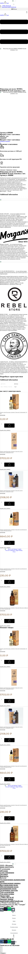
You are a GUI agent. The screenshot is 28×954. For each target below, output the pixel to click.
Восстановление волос (9, 885)
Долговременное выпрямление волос (12, 880)
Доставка (4, 874)
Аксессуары (5, 896)
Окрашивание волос (8, 889)
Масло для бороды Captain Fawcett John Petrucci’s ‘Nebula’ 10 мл (11, 491)
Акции (14, 921)
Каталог (14, 918)
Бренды (14, 915)
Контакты (4, 876)
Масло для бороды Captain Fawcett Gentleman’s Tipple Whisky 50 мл (13, 530)
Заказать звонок (6, 899)
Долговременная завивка (10, 883)
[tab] (3, 170)
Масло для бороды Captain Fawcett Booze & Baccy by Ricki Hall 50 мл (14, 608)
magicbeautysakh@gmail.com (11, 901)
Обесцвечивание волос (9, 887)
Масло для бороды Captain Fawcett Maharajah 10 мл (13, 413)
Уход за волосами (7, 892)
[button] (14, 9)
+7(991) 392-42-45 (7, 897)
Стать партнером (7, 873)
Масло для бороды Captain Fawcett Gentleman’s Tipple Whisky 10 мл (13, 569)
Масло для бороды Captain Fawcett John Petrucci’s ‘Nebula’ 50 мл (11, 452)
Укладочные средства (9, 890)
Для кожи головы (7, 894)
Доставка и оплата (14, 927)
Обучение (4, 871)
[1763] (9, 425)
